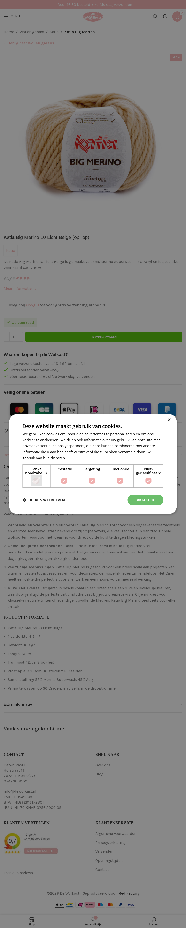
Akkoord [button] (145, 500)
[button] (44, 500)
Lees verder (76, 457)
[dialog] (93, 464)
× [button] (169, 420)
